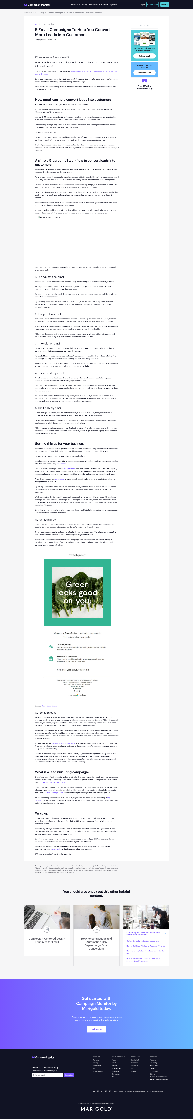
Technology (116, 1074)
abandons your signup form (63, 743)
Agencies (113, 4)
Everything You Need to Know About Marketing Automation (143, 933)
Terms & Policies (118, 1091)
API (94, 1068)
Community (135, 1057)
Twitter (141, 25)
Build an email (144, 56)
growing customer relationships (53, 782)
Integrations (97, 1065)
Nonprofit (115, 1065)
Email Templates (98, 1071)
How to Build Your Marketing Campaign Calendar (146, 946)
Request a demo (144, 72)
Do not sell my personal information (135, 1091)
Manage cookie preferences (159, 1079)
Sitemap (152, 1074)
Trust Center (154, 1065)
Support (133, 1071)
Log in (142, 4)
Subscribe (69, 1075)
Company (153, 1057)
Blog (132, 1068)
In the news (153, 1071)
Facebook (144, 25)
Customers (103, 4)
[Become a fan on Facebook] (106, 1091)
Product (96, 1057)
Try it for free (96, 1029)
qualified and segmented (53, 792)
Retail (114, 1063)
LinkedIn (148, 25)
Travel (114, 1077)
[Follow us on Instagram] (110, 1091)
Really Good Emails (49, 706)
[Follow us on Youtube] (94, 1091)
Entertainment (117, 1068)
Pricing (84, 4)
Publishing (115, 1071)
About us (153, 1060)
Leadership (153, 1063)
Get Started (135, 1060)
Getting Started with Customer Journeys (142, 941)
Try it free (164, 4)
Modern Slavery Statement (158, 1077)
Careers (152, 1068)
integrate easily (69, 468)
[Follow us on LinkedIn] (98, 1091)
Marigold (94, 1103)
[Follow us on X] (102, 1091)
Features (96, 1060)
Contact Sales (152, 4)
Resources (93, 4)
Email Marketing (118, 1057)
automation (61, 464)
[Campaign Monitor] (43, 1057)
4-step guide (57, 849)
